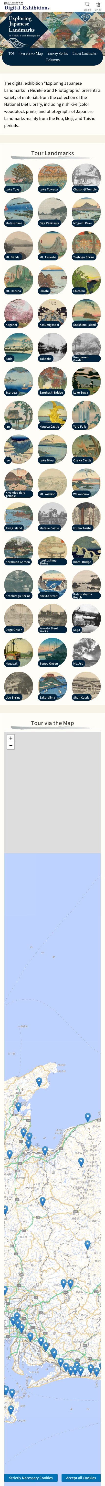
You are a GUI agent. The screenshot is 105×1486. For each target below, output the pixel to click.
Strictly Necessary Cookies (31, 1477)
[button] (88, 1118)
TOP (11, 53)
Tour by (58, 54)
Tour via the (31, 54)
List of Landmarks (84, 53)
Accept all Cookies (81, 1477)
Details (56, 1460)
